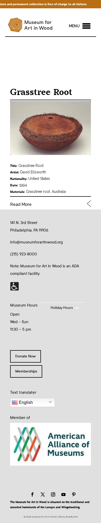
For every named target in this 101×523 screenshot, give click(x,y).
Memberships (26, 371)
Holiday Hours (62, 307)
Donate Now (25, 356)
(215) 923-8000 (23, 254)
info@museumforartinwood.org (36, 242)
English (25, 402)
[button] (74, 26)
